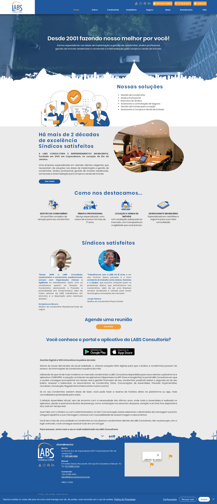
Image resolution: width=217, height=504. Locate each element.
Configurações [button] (170, 499)
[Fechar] (213, 499)
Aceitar (204, 499)
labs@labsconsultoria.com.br (75, 477)
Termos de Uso (62, 494)
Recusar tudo (188, 499)
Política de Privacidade (125, 499)
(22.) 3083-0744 (72, 466)
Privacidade (50, 494)
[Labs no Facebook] (136, 3)
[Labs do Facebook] (145, 3)
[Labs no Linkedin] (149, 3)
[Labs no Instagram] (140, 3)
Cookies (41, 494)
